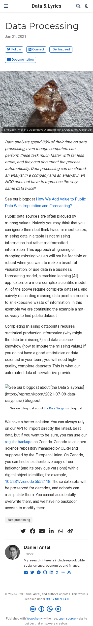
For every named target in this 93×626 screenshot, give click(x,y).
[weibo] (70, 531)
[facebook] (32, 531)
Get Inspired (61, 49)
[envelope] (42, 531)
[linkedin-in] (51, 531)
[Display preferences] (87, 6)
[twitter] (23, 531)
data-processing (18, 520)
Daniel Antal (37, 547)
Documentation (23, 59)
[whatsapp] (60, 531)
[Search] (78, 6)
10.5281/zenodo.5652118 (27, 481)
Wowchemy (35, 618)
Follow (16, 49)
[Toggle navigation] (6, 6)
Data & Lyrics (46, 6)
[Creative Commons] (46, 609)
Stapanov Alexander (79, 129)
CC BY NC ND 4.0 (57, 599)
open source (67, 618)
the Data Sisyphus (56, 408)
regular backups (18, 441)
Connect (38, 49)
